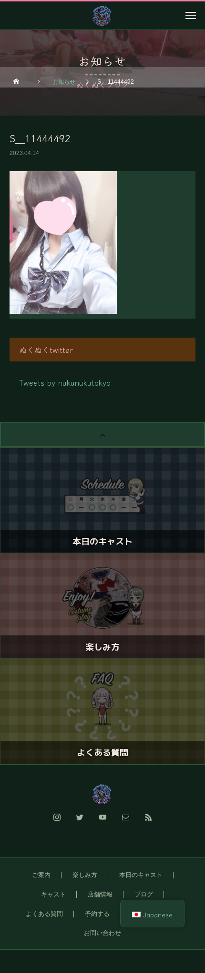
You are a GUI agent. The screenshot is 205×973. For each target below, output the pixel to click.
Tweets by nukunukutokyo (65, 382)
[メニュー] (190, 15)
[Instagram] (56, 822)
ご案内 (41, 874)
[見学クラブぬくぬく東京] (102, 794)
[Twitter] (79, 822)
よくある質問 (44, 913)
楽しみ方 (84, 874)
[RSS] (148, 822)
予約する (97, 913)
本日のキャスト (141, 874)
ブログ (143, 894)
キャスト (53, 894)
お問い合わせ (102, 932)
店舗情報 (100, 894)
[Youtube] (102, 822)
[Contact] (125, 822)
